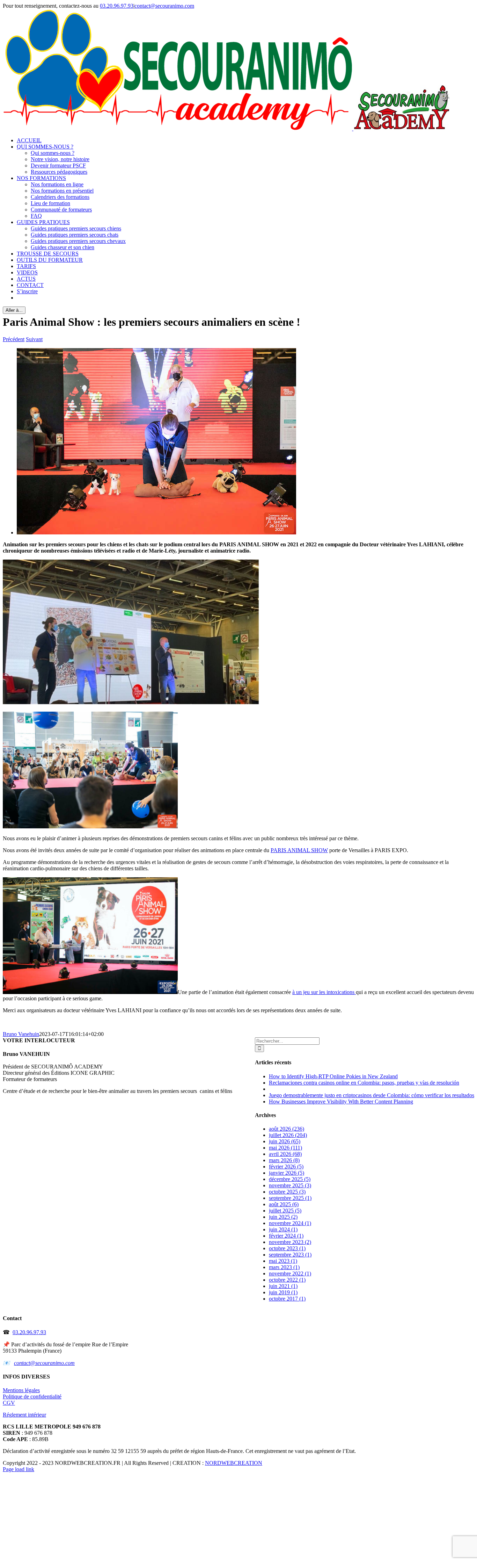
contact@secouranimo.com (164, 6)
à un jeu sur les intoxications (324, 992)
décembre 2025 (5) (289, 1179)
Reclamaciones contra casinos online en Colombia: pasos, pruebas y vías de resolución (364, 1083)
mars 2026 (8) (284, 1160)
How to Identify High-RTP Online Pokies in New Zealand (333, 1076)
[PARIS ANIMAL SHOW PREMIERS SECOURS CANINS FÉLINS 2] (156, 532)
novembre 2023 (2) (290, 1242)
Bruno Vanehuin (21, 1034)
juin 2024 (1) (283, 1229)
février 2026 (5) (286, 1166)
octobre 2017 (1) (287, 1299)
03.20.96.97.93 (116, 6)
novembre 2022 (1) (290, 1273)
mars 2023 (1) (284, 1267)
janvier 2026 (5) (286, 1173)
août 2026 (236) (286, 1129)
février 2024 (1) (286, 1236)
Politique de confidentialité (32, 1396)
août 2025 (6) (284, 1204)
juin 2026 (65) (284, 1141)
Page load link (18, 1469)
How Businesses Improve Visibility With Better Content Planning (341, 1101)
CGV (9, 1403)
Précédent (13, 339)
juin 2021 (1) (283, 1286)
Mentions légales (21, 1390)
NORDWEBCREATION (233, 1463)
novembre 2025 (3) (290, 1185)
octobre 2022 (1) (287, 1280)
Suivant (34, 339)
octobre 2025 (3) (287, 1192)
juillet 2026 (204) (288, 1135)
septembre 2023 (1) (290, 1255)
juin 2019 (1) (283, 1292)
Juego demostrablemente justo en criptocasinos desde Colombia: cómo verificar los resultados (371, 1095)
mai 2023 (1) (283, 1261)
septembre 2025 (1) (290, 1198)
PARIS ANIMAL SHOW (299, 850)
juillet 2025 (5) (285, 1211)
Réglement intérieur (24, 1415)
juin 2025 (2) (283, 1217)
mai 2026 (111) (285, 1148)
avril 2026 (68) (285, 1154)
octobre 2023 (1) (287, 1248)
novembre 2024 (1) (290, 1223)
